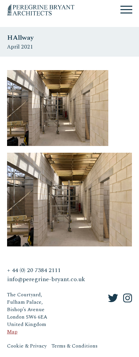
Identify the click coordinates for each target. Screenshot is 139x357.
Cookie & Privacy (27, 346)
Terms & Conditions (75, 346)
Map (12, 332)
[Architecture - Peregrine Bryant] (41, 6)
